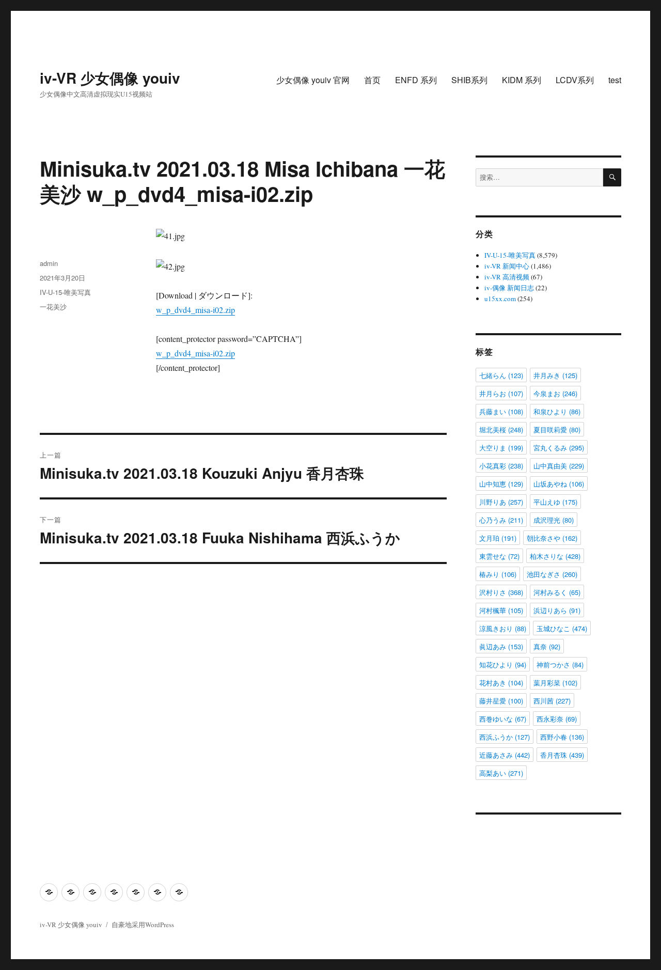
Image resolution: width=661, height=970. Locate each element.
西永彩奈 (557, 719)
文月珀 (497, 538)
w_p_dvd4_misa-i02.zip (195, 309)
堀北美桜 (501, 429)
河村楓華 (501, 610)
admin (49, 263)
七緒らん (501, 375)
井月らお (501, 393)
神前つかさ (560, 664)
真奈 (546, 646)
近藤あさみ (504, 755)
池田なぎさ (552, 574)
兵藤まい (501, 411)
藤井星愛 (501, 701)
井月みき (555, 375)
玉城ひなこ (562, 628)
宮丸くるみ (558, 447)
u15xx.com (500, 298)
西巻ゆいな (502, 719)
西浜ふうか (504, 737)
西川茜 (552, 701)
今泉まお (555, 393)
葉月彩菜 (555, 682)
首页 (372, 80)
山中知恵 (501, 484)
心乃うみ (501, 520)
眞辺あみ (501, 646)
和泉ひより (556, 411)
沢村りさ (501, 592)
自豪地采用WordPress (143, 924)
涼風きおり (502, 628)
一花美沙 (53, 306)
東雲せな (499, 556)
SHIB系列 (469, 80)
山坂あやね (558, 484)
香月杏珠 (562, 755)
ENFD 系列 (416, 80)
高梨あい (501, 773)
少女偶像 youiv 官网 (313, 80)
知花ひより (502, 664)
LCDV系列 (575, 80)
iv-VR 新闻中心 (506, 266)
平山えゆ (555, 502)
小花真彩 (501, 466)
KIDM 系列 (521, 80)
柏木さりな (555, 556)
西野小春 (562, 737)
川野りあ (501, 502)
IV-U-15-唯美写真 (65, 292)
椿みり (497, 574)
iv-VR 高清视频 (506, 276)
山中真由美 (558, 466)
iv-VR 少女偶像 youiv (110, 77)
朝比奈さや (552, 538)
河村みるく (556, 592)
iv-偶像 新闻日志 (509, 287)
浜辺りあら (556, 610)
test (614, 80)
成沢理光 (553, 520)
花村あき (501, 682)
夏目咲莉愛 (556, 429)
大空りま (501, 447)
